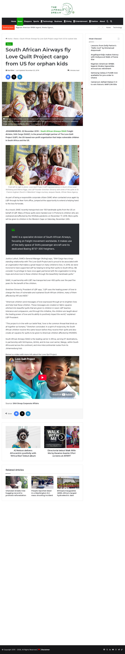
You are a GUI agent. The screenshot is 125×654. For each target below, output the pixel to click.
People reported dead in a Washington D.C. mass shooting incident (42, 493)
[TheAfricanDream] (62, 8)
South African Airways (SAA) (54, 131)
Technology (47, 21)
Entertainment (81, 21)
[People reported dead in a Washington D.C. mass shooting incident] (42, 482)
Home (13, 21)
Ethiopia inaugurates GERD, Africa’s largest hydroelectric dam (67, 493)
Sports (36, 21)
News (20, 21)
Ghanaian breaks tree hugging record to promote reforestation (16, 493)
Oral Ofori (10, 70)
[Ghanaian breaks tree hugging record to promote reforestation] (17, 482)
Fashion (94, 21)
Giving (69, 21)
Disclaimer (45, 650)
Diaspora (28, 21)
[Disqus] (42, 537)
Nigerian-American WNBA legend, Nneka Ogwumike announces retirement (44, 27)
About (102, 21)
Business (58, 21)
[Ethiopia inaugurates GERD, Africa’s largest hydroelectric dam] (68, 482)
